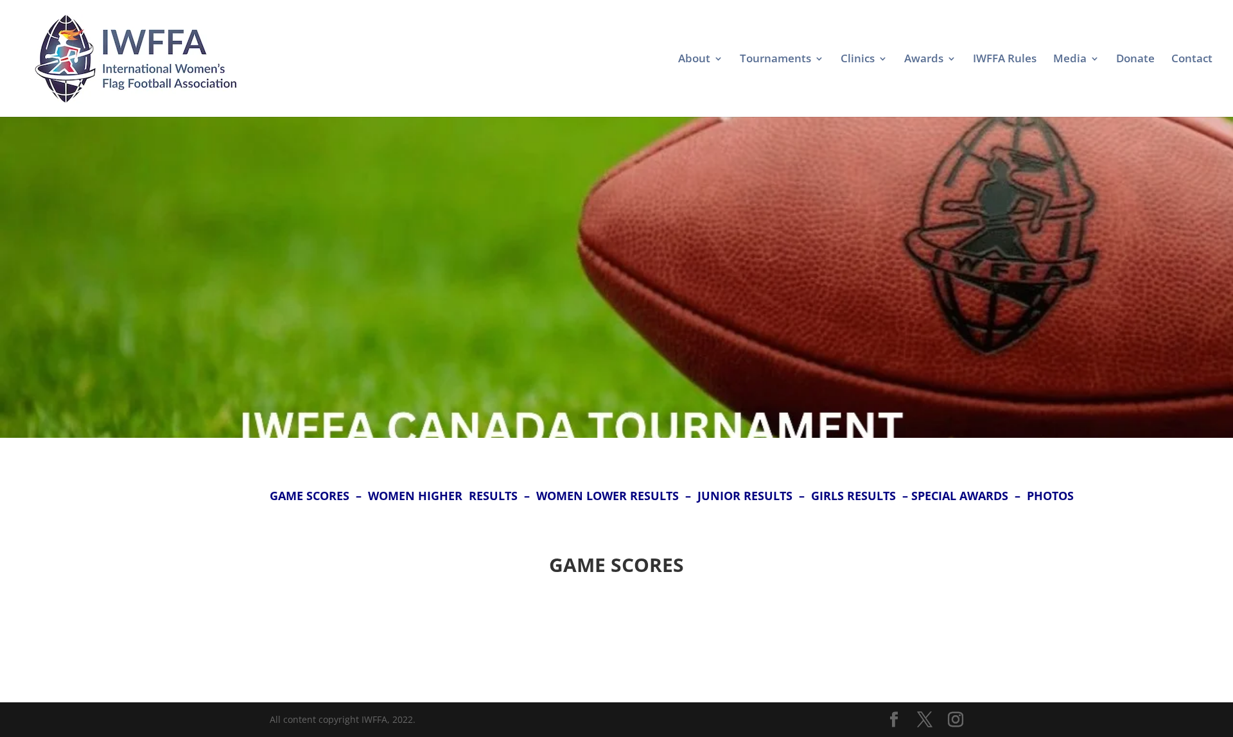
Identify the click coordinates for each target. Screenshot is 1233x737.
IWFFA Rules (1004, 59)
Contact (1191, 59)
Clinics (858, 59)
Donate (1135, 59)
